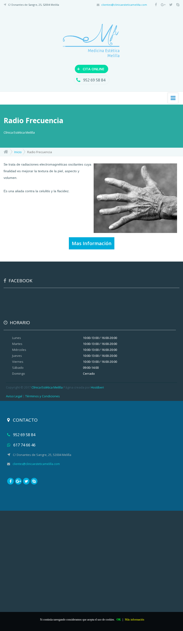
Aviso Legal (14, 396)
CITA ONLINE (90, 68)
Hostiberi (97, 387)
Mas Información (92, 243)
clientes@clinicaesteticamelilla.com (124, 4)
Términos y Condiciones (42, 396)
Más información (134, 619)
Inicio (18, 152)
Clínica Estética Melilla (47, 387)
